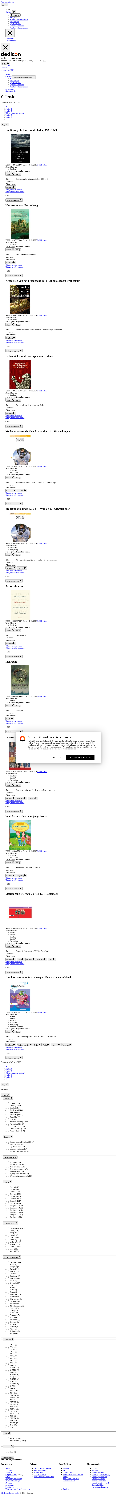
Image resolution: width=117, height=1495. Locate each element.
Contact (94, 1468)
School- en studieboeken (43, 1468)
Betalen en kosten (98, 1479)
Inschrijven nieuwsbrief (100, 1483)
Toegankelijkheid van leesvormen (17, 1489)
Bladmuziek (38, 1473)
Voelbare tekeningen (12, 1481)
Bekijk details (42, 165)
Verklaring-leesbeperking (101, 1475)
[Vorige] (6, 107)
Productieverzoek (98, 1473)
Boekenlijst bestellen (99, 1477)
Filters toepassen (7, 1457)
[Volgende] (6, 120)
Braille (7, 1468)
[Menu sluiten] (10, 33)
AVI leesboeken (40, 1475)
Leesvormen (9, 38)
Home (7, 74)
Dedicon (66, 1468)
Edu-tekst (8, 1470)
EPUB (7, 1477)
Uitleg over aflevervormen (14, 192)
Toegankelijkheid (98, 1485)
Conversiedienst (69, 1481)
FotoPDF (8, 1473)
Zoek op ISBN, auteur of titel (12, 61)
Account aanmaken (99, 1481)
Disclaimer (5, 1493)
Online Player (68, 1473)
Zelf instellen (54, 758)
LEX (65, 1470)
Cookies (66, 1489)
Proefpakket (9, 1487)
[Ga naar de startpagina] (11, 59)
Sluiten (8, 174)
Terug (18, 174)
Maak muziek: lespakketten (44, 1477)
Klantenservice (10, 40)
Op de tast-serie (39, 1470)
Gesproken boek (11, 1475)
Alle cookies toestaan (80, 758)
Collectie (8, 12)
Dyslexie (8, 1483)
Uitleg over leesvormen (13, 190)
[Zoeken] (45, 61)
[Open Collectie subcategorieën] (14, 11)
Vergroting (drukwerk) (13, 1479)
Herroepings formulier (100, 1487)
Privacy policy (14, 1493)
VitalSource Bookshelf (71, 1479)
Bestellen (95, 1470)
